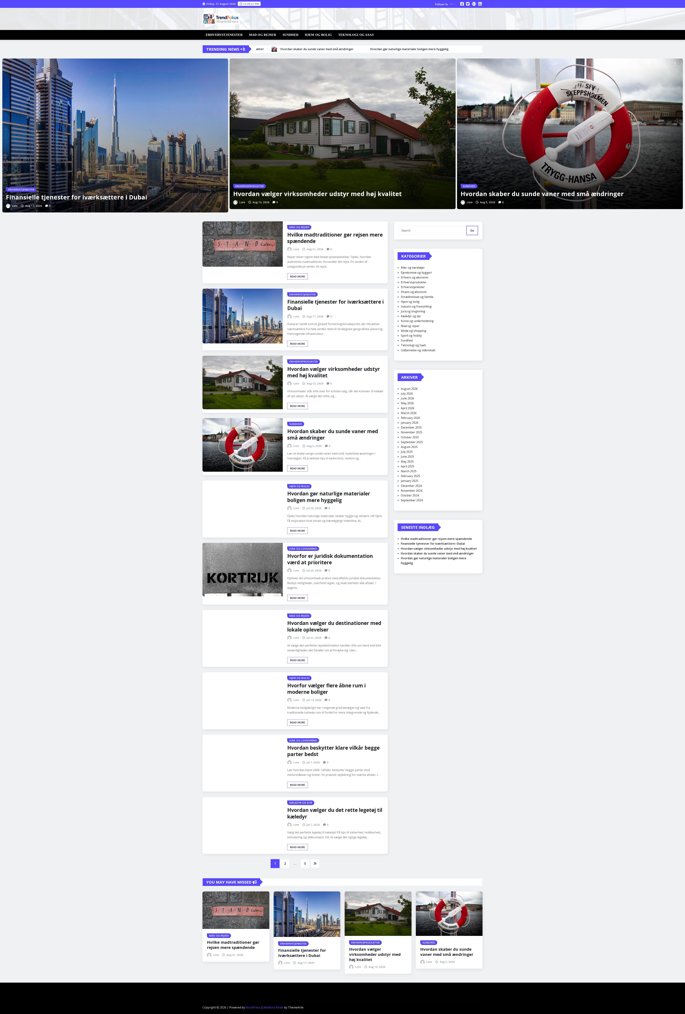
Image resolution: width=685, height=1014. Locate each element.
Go (472, 230)
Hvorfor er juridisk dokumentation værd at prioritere (330, 559)
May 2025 (407, 461)
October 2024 (410, 495)
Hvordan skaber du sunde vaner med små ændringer (542, 194)
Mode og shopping (413, 331)
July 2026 (407, 394)
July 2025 (407, 452)
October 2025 (410, 437)
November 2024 (411, 491)
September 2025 (412, 442)
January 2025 (409, 481)
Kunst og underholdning (417, 321)
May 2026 (407, 403)
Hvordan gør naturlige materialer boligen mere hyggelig (328, 496)
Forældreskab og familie (417, 297)
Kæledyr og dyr (411, 316)
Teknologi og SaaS (356, 35)
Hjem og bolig (318, 35)
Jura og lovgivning (413, 311)
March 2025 (409, 471)
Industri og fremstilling (416, 306)
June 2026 (407, 398)
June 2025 (407, 456)
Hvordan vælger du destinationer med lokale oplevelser (334, 626)
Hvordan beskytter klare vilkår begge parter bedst (333, 750)
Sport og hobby (411, 336)
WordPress (253, 1007)
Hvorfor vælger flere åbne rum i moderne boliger (326, 688)
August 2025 (409, 447)
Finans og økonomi (414, 292)
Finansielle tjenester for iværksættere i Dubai (76, 197)
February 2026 (410, 418)
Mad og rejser (262, 35)
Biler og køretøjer (413, 268)
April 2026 (407, 408)
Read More (297, 276)
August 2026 (409, 389)
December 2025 (411, 427)
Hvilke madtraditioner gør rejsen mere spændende (335, 237)
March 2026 (409, 413)
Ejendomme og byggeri (416, 273)
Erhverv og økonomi (414, 277)
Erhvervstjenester (224, 35)
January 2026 (409, 423)
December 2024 (411, 486)
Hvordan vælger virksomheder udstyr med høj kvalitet (317, 194)
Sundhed (290, 35)
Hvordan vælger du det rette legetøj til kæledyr (334, 813)
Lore (15, 205)
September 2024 (412, 500)
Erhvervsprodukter (413, 282)
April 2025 (407, 466)
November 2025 (411, 432)
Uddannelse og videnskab (418, 350)
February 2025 (410, 476)
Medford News (273, 1007)
